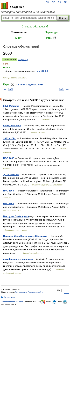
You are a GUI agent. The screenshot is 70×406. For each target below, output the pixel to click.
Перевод (23, 59)
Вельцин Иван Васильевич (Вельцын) (25, 236)
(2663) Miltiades (12, 125)
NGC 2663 (8, 158)
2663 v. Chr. (9, 138)
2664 (61, 89)
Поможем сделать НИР (29, 84)
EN (47, 2)
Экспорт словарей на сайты (12, 302)
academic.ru (12, 5)
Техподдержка (21, 292)
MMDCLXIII (43, 71)
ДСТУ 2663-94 (11, 174)
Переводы (51, 32)
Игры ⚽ (51, 38)
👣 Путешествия (8, 297)
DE (53, 2)
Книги (18, 38)
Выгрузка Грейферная (16, 216)
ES (59, 2)
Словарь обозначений (35, 26)
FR (65, 2)
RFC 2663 (8, 190)
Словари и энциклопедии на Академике (28, 12)
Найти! (62, 18)
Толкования (19, 32)
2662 (10, 89)
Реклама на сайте (35, 292)
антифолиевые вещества (18, 259)
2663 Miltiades (11, 106)
